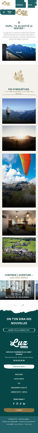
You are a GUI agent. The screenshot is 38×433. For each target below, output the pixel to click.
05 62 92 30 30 (19, 360)
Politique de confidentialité (10, 421)
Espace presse (19, 379)
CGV (19, 383)
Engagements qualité (19, 387)
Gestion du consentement (27, 421)
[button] (15, 305)
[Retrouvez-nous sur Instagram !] (17, 403)
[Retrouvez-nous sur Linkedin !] (24, 403)
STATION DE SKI (32, 4)
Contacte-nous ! (19, 366)
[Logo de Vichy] (19, 343)
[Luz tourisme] (19, 12)
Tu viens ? (19, 410)
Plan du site (28, 424)
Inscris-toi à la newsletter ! (19, 330)
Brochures (19, 374)
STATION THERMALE (19, 4)
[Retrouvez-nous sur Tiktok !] (20, 403)
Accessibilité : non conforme (14, 424)
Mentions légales (24, 419)
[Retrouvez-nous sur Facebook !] (14, 403)
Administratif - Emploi (19, 392)
